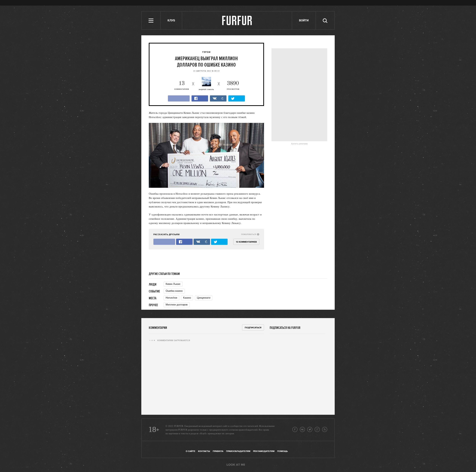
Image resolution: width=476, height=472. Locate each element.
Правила (218, 451)
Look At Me (236, 465)
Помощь (282, 451)
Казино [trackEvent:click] (187, 297)
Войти (304, 20)
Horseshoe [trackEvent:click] (171, 297)
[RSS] (324, 429)
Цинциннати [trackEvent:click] (203, 297)
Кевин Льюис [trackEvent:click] (173, 284)
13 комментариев (246, 242)
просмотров (233, 85)
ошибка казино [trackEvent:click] (174, 290)
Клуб (171, 20)
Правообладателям (238, 451)
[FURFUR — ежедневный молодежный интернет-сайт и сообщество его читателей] (237, 20)
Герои (206, 52)
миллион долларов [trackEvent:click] (177, 304)
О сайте (190, 451)
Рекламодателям (263, 451)
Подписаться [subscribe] (253, 327)
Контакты (204, 451)
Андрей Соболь (206, 90)
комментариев (181, 85)
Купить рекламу (299, 144)
